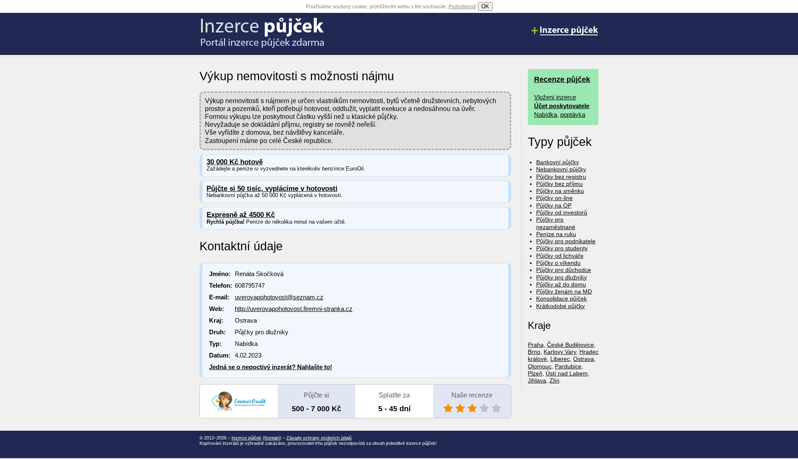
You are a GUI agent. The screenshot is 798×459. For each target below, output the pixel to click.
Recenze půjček (562, 79)
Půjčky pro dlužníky (561, 277)
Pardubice (568, 366)
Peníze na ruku (556, 234)
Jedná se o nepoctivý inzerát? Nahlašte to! (270, 366)
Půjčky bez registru (561, 176)
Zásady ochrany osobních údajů (319, 437)
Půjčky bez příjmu (559, 183)
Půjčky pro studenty (562, 248)
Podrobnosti (462, 7)
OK (485, 6)
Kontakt (272, 437)
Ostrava (583, 358)
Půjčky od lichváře (560, 255)
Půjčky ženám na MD (564, 291)
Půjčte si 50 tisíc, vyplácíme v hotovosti (272, 188)
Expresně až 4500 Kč (241, 215)
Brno (534, 351)
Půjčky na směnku (560, 191)
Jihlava (537, 380)
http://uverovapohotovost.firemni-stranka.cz (293, 308)
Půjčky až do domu (561, 284)
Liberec (560, 358)
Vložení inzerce (555, 97)
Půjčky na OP (553, 205)
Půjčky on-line (554, 198)
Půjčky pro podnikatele (566, 241)
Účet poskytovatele (561, 105)
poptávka (572, 114)
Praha (536, 344)
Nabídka (545, 114)
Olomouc (540, 366)
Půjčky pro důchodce (563, 270)
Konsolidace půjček (561, 298)
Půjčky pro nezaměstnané (555, 223)
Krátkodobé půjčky (560, 306)
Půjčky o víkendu (558, 262)
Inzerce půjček (246, 437)
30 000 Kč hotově (235, 162)
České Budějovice (570, 344)
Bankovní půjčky (557, 162)
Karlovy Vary (560, 351)
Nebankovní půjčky (561, 169)
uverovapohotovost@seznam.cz (279, 297)
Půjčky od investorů (561, 212)
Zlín (554, 380)
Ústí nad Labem (567, 373)
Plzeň (535, 373)
